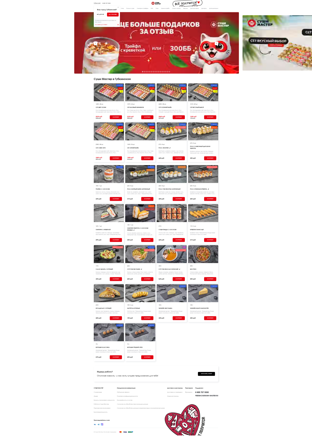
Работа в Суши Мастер (101, 404)
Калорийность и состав (124, 400)
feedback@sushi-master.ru (206, 396)
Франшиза (188, 392)
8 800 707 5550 (106, 3)
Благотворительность (100, 412)
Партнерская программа (102, 408)
